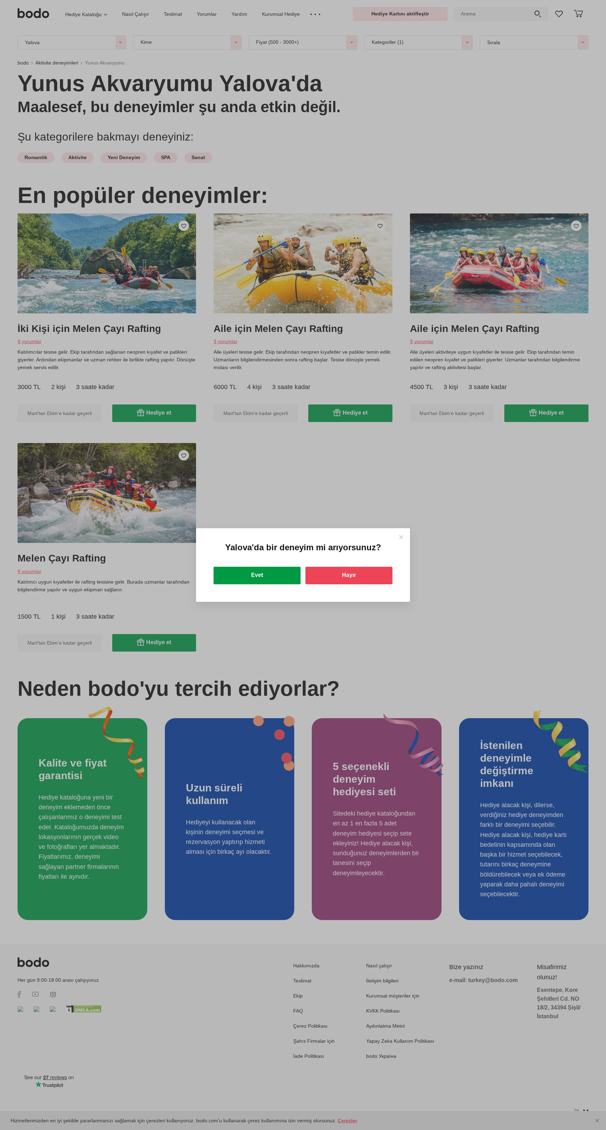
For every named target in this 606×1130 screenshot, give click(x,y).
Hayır (349, 575)
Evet (257, 575)
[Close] (401, 537)
